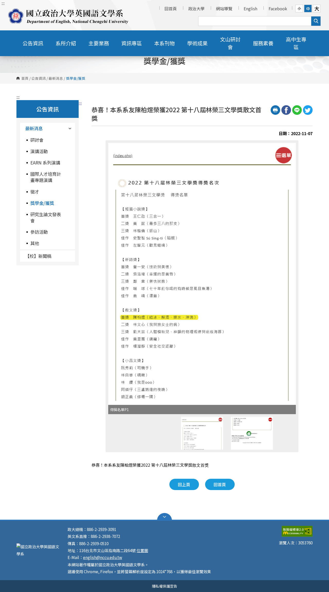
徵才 (34, 191)
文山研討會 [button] (230, 43)
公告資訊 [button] (33, 43)
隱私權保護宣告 (164, 586)
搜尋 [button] (316, 21)
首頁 (25, 78)
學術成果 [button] (197, 43)
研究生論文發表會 (45, 217)
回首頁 (170, 8)
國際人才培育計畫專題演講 (45, 177)
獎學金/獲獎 (42, 203)
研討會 (36, 140)
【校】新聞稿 (38, 256)
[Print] (275, 110)
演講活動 (39, 151)
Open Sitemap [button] (164, 517)
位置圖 (142, 550)
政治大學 (196, 8)
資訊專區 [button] (131, 43)
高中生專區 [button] (296, 43)
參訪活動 (39, 232)
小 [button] (299, 8)
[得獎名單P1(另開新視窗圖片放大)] (202, 274)
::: (3, 3)
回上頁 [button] (184, 484)
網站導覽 (224, 8)
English (250, 8)
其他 (34, 243)
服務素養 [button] (263, 43)
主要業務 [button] (98, 43)
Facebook (278, 8)
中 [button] (308, 8)
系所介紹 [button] (66, 43)
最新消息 (56, 78)
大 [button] (316, 8)
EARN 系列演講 (45, 162)
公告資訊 (38, 78)
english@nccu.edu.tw (102, 557)
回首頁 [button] (220, 484)
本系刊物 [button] (164, 43)
